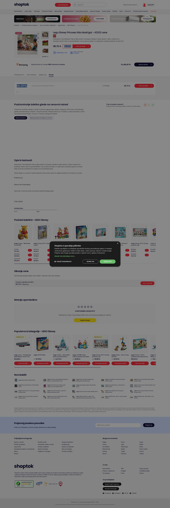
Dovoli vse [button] (107, 261)
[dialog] (85, 254)
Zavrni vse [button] (90, 261)
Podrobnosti (101, 253)
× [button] (117, 243)
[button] (85, 256)
